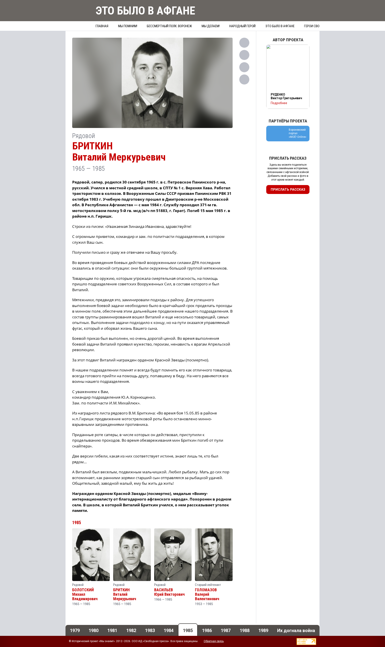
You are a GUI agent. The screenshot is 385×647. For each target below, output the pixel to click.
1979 (75, 630)
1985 (76, 522)
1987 (226, 630)
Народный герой (242, 26)
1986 (207, 630)
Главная (102, 26)
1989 (263, 630)
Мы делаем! (211, 26)
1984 (169, 630)
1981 (112, 630)
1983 (150, 630)
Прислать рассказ (288, 190)
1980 (93, 630)
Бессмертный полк (169, 26)
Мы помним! (127, 26)
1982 (131, 630)
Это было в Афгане (280, 26)
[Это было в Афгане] (77, 16)
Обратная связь (214, 641)
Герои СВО (311, 26)
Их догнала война (296, 630)
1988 (245, 630)
